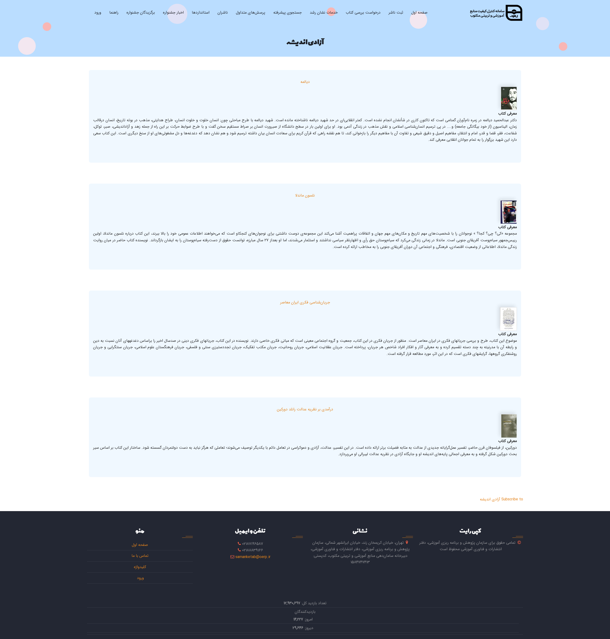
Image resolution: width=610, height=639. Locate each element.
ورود (97, 12)
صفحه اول (419, 12)
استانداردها (200, 12)
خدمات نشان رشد (324, 12)
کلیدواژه (140, 567)
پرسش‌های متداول (250, 12)
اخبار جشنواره (173, 12)
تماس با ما (140, 556)
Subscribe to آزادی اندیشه (501, 499)
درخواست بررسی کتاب (363, 12)
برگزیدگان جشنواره (141, 12)
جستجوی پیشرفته (287, 12)
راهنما (113, 12)
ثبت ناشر (396, 12)
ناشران (223, 12)
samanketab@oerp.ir (252, 557)
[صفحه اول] (496, 12)
